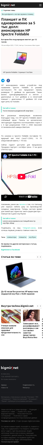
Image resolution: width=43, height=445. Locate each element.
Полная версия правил (10, 442)
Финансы (26, 387)
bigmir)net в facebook (10, 250)
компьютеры (11, 237)
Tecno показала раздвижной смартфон (18, 111)
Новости (4, 387)
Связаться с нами (8, 411)
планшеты (22, 237)
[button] (37, 257)
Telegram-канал (29, 228)
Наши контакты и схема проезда (14, 409)
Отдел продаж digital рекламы (28, 421)
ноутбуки (32, 237)
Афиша (4, 385)
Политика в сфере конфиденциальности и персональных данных (19, 417)
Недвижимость (29, 385)
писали (22, 204)
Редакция (33, 409)
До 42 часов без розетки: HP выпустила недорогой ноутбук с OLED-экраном (19, 292)
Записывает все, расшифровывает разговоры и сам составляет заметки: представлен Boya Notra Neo (31, 330)
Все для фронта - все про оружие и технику (17, 14)
